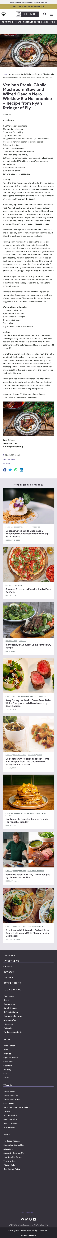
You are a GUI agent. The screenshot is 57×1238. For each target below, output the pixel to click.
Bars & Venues (10, 1008)
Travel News (9, 1091)
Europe (6, 1111)
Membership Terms (12, 1157)
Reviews (8, 972)
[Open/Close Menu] (51, 14)
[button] (45, 14)
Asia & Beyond (10, 1123)
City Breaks (8, 1103)
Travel (7, 1085)
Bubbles (7, 1053)
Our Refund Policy (11, 1169)
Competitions (12, 983)
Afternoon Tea (10, 1020)
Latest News (11, 961)
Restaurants (9, 1004)
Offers (7, 966)
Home (5, 74)
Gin (5, 1073)
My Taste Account (11, 1141)
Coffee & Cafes (10, 1012)
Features (7, 22)
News (18, 22)
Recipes (8, 977)
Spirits (6, 1077)
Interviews (8, 1024)
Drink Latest (9, 1045)
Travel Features (10, 1095)
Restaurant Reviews (12, 1016)
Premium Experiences (36, 22)
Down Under (9, 1127)
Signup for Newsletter (13, 1145)
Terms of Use (9, 1161)
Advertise (8, 1149)
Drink (7, 1039)
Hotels (6, 1000)
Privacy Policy (10, 1165)
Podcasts (7, 1028)
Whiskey (7, 1069)
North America (10, 1115)
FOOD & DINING (12, 989)
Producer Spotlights (12, 1032)
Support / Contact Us (13, 1153)
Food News (8, 996)
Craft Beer (8, 1061)
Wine (5, 1049)
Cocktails (7, 1065)
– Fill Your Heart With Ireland (16, 1107)
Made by (28, 1235)
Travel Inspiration (11, 1099)
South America (10, 1119)
